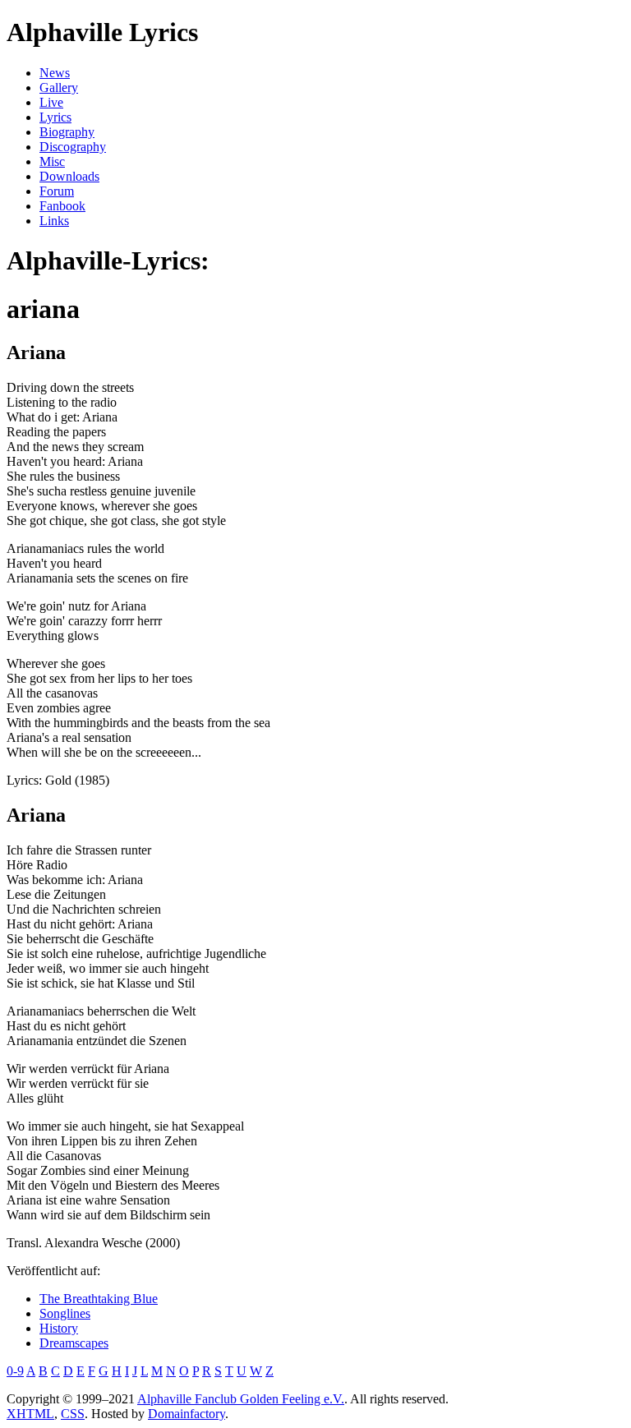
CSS (73, 1414)
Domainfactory (186, 1414)
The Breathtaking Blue (98, 1299)
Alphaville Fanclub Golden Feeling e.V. (240, 1399)
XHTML (30, 1414)
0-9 (15, 1371)
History (58, 1328)
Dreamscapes (73, 1343)
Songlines (64, 1313)
